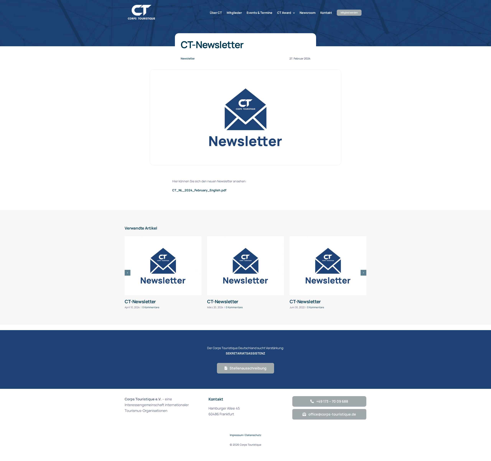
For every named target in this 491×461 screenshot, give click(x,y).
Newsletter (188, 58)
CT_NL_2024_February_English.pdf (199, 190)
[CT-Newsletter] (163, 265)
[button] (127, 273)
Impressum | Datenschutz (245, 435)
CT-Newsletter (140, 301)
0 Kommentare (150, 307)
